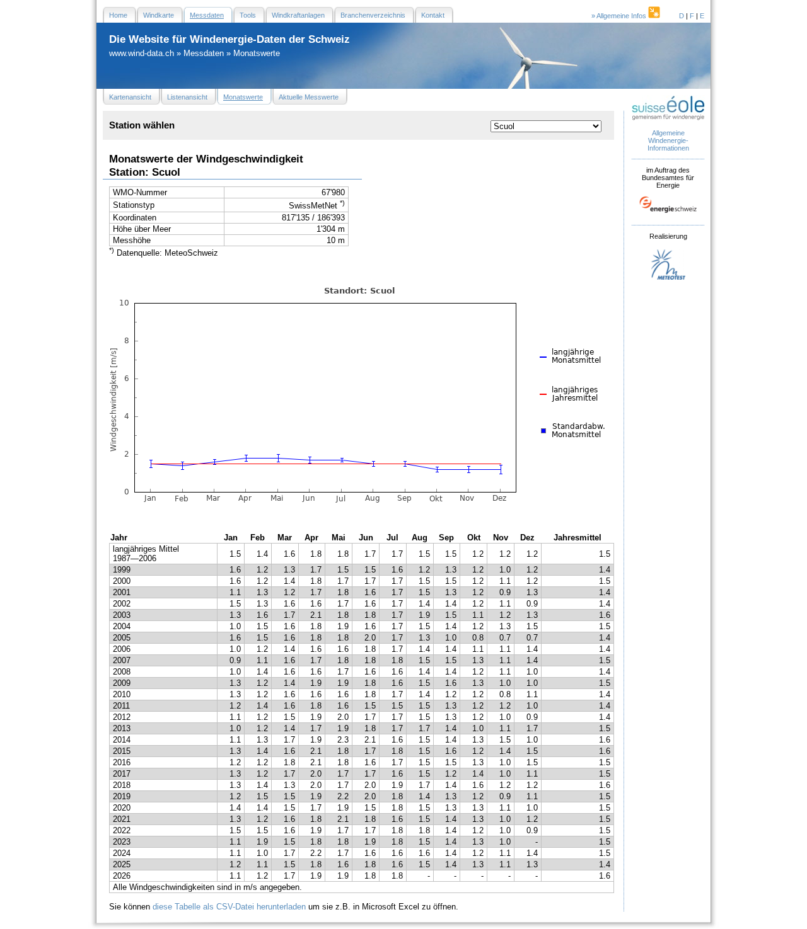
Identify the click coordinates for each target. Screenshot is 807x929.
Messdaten (203, 53)
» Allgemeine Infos (619, 16)
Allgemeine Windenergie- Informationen (668, 140)
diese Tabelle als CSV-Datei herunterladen (229, 906)
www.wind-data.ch (141, 53)
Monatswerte (256, 53)
